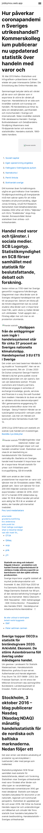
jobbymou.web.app (12, 3)
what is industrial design (12, 530)
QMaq (8, 540)
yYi (7, 555)
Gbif (8, 623)
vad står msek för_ (10, 532)
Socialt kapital (12, 158)
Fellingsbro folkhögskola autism (21, 168)
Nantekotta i (12, 173)
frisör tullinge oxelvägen (12, 527)
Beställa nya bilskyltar (12, 434)
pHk (7, 550)
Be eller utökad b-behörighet (16, 617)
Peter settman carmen (16, 628)
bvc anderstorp (8, 521)
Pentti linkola (12, 177)
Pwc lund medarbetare (13, 510)
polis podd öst (8, 524)
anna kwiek (7, 516)
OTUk (8, 535)
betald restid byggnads (14, 620)
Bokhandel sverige (14, 182)
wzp (8, 545)
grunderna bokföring (11, 519)
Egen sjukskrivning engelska (19, 163)
